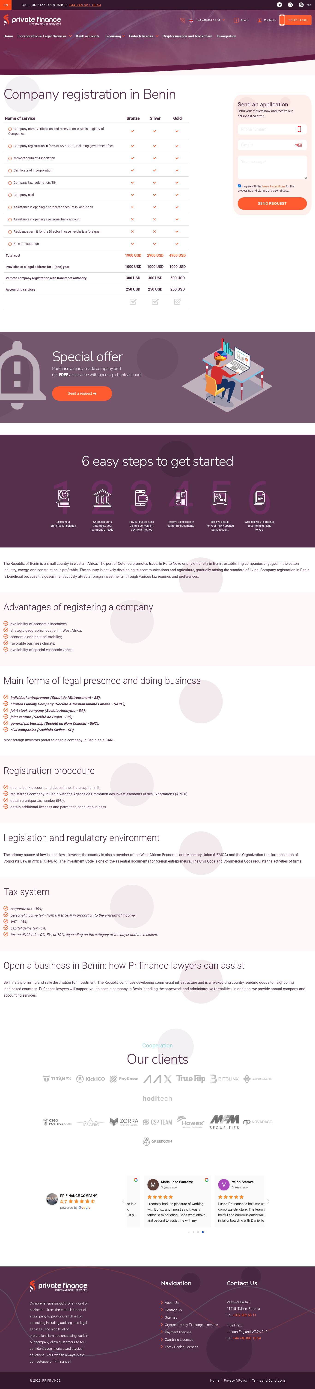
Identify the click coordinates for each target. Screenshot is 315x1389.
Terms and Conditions (268, 1380)
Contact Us (173, 1310)
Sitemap (171, 1317)
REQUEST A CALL (298, 20)
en (5, 5)
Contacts (270, 20)
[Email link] (309, 4)
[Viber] (301, 4)
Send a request (80, 393)
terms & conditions (273, 186)
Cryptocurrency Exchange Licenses (191, 1325)
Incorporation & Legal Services (42, 36)
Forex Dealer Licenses (181, 1347)
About (244, 20)
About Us (172, 1303)
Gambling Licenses (179, 1340)
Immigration (226, 36)
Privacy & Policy (235, 1380)
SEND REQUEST (272, 203)
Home (8, 36)
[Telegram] (279, 4)
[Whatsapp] (290, 4)
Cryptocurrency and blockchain (187, 36)
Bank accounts (88, 36)
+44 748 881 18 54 (85, 5)
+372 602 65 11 (244, 1315)
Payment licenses (178, 1332)
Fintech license (141, 36)
